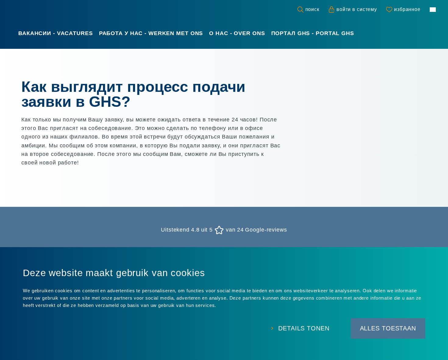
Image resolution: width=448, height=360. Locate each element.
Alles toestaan (388, 328)
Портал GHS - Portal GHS (312, 33)
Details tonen (303, 328)
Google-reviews (266, 230)
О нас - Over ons (237, 33)
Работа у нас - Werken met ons (151, 33)
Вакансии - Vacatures (55, 33)
